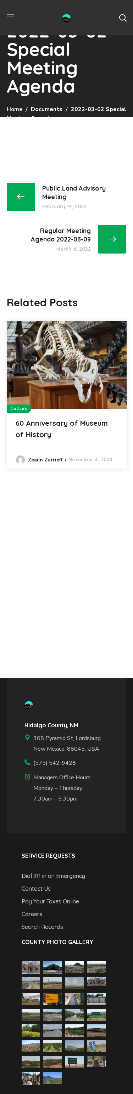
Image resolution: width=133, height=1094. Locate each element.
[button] (122, 17)
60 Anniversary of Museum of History (62, 429)
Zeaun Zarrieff (45, 459)
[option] (66, 395)
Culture (19, 409)
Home (14, 109)
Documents (46, 109)
